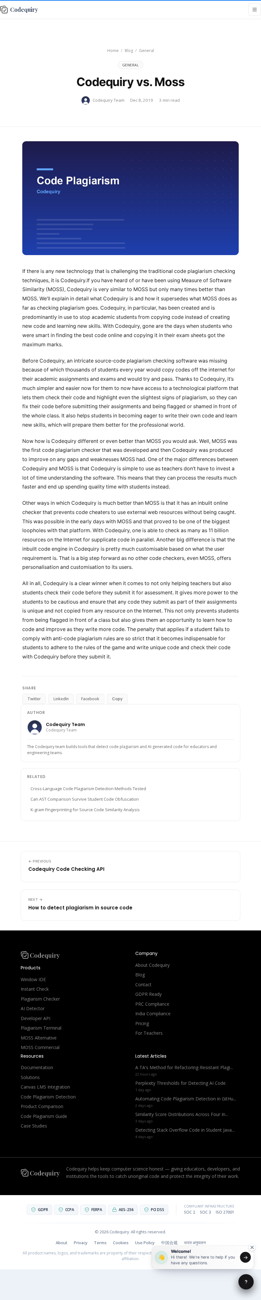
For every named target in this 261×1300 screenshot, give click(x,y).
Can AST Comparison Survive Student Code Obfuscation (85, 799)
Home (113, 50)
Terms (100, 1242)
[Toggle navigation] (254, 9)
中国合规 (169, 1242)
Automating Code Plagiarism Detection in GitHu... (185, 1099)
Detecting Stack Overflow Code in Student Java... (185, 1130)
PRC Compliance (152, 1004)
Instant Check (35, 989)
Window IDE (33, 979)
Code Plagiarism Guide (44, 1116)
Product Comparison (42, 1106)
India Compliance (153, 1013)
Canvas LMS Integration (45, 1087)
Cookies (121, 1242)
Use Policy (145, 1242)
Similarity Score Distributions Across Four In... (181, 1114)
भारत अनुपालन (195, 1242)
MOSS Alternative (39, 1038)
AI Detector (33, 1008)
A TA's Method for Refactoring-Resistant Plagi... (184, 1067)
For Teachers (149, 1033)
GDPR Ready (148, 994)
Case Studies (34, 1126)
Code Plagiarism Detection (48, 1097)
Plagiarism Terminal (41, 1028)
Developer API (35, 1018)
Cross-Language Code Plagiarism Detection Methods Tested (88, 788)
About (61, 1242)
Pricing (142, 1023)
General (146, 50)
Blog (129, 50)
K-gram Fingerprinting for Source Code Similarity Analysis (85, 809)
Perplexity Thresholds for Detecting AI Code (180, 1083)
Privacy (81, 1242)
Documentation (37, 1067)
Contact (143, 984)
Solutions (30, 1077)
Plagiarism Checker (40, 999)
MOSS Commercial (40, 1047)
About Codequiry (152, 965)
